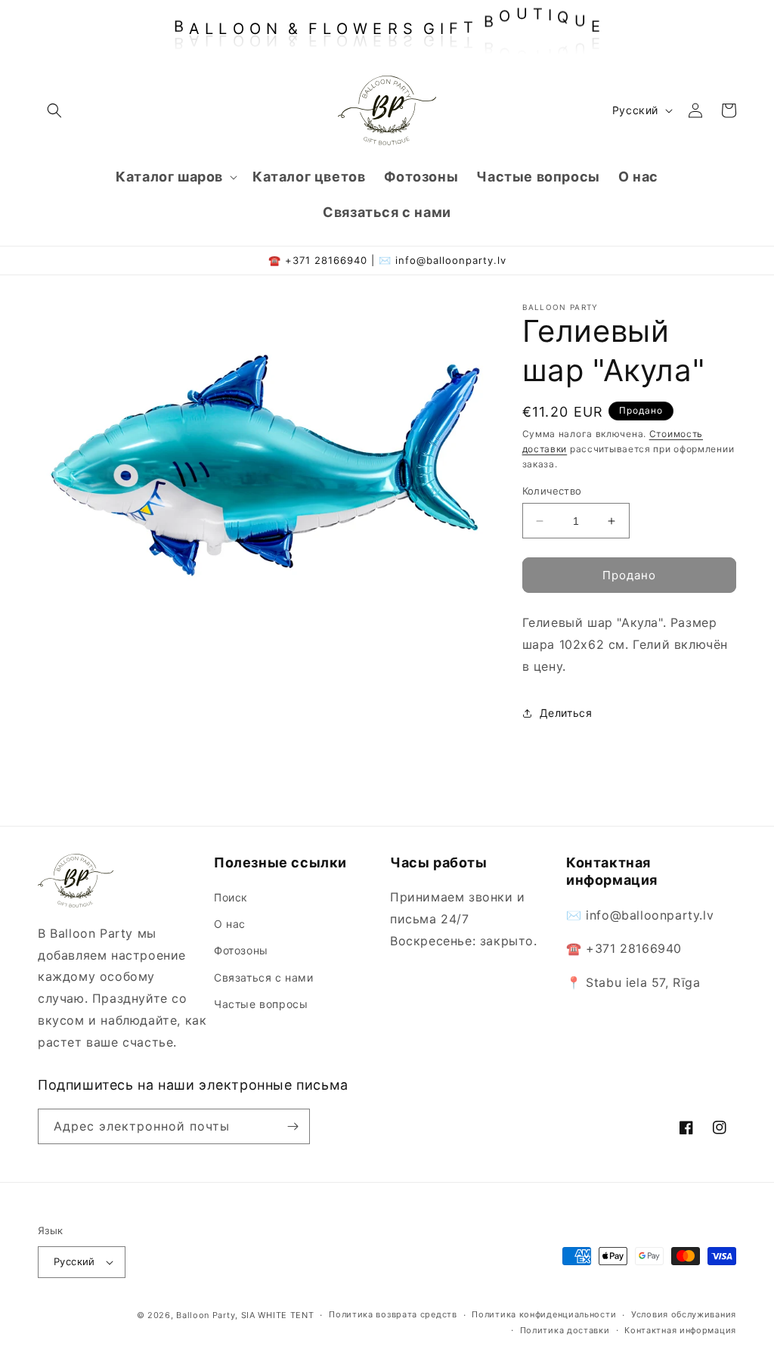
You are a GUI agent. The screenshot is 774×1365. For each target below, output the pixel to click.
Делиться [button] (566, 712)
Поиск (231, 897)
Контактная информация (680, 1330)
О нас (230, 923)
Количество (552, 491)
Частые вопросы (261, 1003)
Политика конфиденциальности (544, 1314)
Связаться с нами (264, 977)
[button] (54, 110)
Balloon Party (205, 1315)
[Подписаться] (292, 1126)
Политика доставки (565, 1330)
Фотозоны (241, 950)
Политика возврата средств (393, 1314)
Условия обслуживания (683, 1314)
